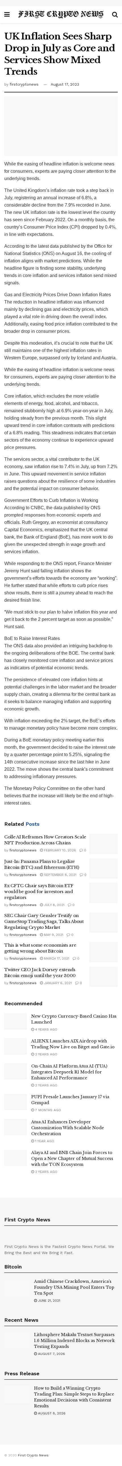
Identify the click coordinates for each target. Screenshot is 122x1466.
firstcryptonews (24, 84)
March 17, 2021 (56, 958)
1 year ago (44, 1141)
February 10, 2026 (59, 850)
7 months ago (47, 1110)
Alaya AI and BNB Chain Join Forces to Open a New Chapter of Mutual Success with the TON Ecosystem (72, 1158)
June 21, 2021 (48, 1301)
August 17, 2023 (65, 84)
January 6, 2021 (57, 983)
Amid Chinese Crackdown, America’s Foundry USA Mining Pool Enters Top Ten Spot (74, 1287)
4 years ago (45, 1029)
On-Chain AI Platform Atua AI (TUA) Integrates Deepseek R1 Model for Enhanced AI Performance (69, 1072)
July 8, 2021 (53, 905)
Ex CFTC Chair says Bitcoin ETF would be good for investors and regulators (38, 891)
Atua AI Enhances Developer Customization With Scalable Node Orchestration (67, 1127)
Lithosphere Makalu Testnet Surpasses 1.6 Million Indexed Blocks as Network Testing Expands (74, 1340)
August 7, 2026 (51, 1354)
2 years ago (45, 1054)
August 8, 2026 (51, 1413)
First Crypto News (33, 1455)
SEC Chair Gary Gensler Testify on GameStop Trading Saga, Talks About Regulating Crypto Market (44, 921)
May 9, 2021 (53, 935)
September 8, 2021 (59, 875)
